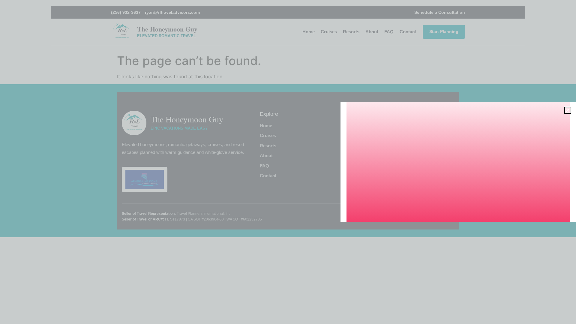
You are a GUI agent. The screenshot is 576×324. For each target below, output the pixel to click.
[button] (568, 110)
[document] (288, 162)
